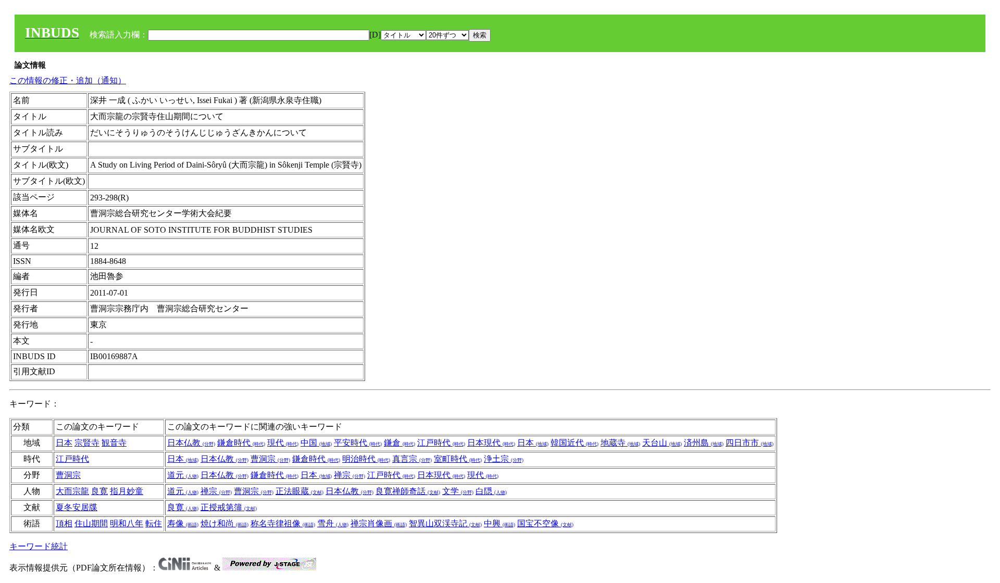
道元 (182, 475)
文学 (457, 491)
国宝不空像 (545, 523)
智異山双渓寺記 (445, 523)
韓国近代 (574, 442)
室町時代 (458, 458)
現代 (282, 442)
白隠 (491, 491)
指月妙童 (126, 491)
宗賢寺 (86, 442)
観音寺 (114, 442)
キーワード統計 (38, 546)
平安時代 (358, 442)
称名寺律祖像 (283, 523)
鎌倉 (399, 442)
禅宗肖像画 (379, 523)
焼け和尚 (224, 523)
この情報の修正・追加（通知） (67, 80)
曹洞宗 (270, 458)
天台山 (662, 442)
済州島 (703, 442)
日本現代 (491, 442)
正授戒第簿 (229, 507)
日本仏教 (191, 442)
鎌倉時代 (241, 442)
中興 (499, 523)
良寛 (99, 491)
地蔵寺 (620, 442)
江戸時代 (441, 442)
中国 (316, 442)
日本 (64, 442)
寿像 (182, 523)
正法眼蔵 (299, 491)
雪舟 (332, 523)
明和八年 (126, 523)
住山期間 (91, 523)
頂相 (64, 523)
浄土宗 (503, 458)
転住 (153, 523)
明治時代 (366, 458)
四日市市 (749, 442)
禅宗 (349, 475)
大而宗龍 (72, 491)
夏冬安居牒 (76, 507)
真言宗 (412, 458)
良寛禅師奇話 (408, 491)
